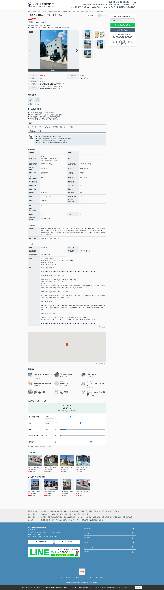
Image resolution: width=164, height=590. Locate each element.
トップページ (88, 528)
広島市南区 (109, 511)
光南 (87, 514)
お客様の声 (87, 538)
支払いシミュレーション (38, 22)
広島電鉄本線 (96, 517)
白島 (72, 520)
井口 (66, 514)
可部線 (42, 88)
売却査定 (87, 7)
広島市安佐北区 (36, 25)
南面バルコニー (64, 127)
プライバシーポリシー (88, 577)
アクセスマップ (88, 547)
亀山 (42, 25)
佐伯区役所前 (94, 520)
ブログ (86, 542)
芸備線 (89, 517)
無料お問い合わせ (122, 30)
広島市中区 (97, 511)
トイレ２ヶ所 (32, 127)
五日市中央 (55, 514)
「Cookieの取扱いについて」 (113, 587)
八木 (49, 514)
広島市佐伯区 (45, 511)
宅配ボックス (74, 127)
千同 (79, 514)
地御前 (60, 520)
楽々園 (48, 520)
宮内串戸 (54, 520)
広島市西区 (53, 511)
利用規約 (77, 577)
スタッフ (86, 533)
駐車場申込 (121, 7)
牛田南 (75, 514)
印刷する (90, 15)
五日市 (43, 520)
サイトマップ (101, 577)
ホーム (70, 7)
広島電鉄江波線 (106, 517)
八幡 (83, 514)
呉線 (65, 517)
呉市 (103, 511)
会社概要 (78, 7)
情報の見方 (103, 327)
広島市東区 (89, 511)
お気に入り (103, 15)
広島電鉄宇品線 (127, 517)
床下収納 (55, 127)
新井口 (101, 520)
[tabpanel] (94, 44)
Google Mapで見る (101, 363)
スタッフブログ (109, 7)
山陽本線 (44, 517)
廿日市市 (71, 511)
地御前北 (44, 514)
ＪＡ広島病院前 (83, 520)
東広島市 (116, 511)
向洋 (76, 520)
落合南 (62, 514)
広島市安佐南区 (63, 511)
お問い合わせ (96, 7)
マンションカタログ (66, 577)
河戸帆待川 (48, 88)
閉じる (138, 587)
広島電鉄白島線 (117, 517)
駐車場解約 (131, 7)
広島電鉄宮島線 (52, 517)
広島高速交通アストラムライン (76, 517)
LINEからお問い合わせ (122, 25)
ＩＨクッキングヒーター (44, 127)
